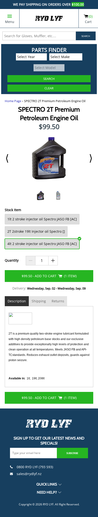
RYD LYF (48, 504)
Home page (13, 101)
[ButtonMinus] (30, 260)
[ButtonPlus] (53, 260)
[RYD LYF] (49, 18)
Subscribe (72, 453)
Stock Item (13, 210)
